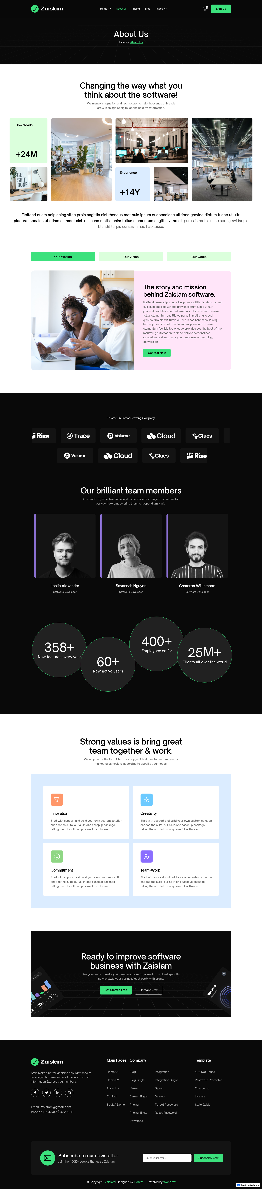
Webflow (169, 1182)
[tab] (63, 256)
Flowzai (139, 1182)
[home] (47, 9)
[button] (105, 8)
